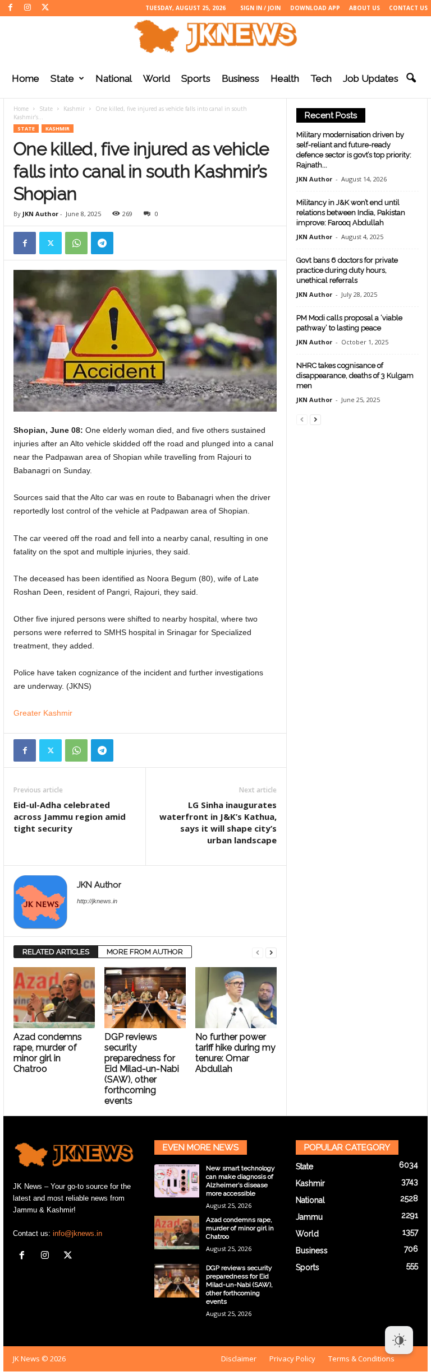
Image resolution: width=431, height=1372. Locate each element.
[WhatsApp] (76, 243)
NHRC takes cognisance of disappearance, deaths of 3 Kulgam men (355, 375)
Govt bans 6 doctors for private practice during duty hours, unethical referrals (347, 270)
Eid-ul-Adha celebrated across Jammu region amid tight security (69, 816)
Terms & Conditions (361, 1359)
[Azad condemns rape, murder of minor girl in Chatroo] (54, 997)
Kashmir (74, 109)
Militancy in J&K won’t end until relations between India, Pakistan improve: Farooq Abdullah (350, 212)
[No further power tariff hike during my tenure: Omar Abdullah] (236, 997)
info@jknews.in (77, 1233)
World (156, 78)
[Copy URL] (128, 243)
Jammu (309, 1216)
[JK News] (215, 36)
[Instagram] (27, 8)
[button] (410, 78)
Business (240, 78)
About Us (364, 8)
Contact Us (408, 8)
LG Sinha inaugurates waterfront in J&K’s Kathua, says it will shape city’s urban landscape (218, 822)
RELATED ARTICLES (55, 952)
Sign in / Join (260, 8)
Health (284, 78)
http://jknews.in (97, 901)
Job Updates (370, 78)
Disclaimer (238, 1359)
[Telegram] (102, 243)
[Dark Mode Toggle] (399, 1340)
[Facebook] (10, 8)
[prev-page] (257, 952)
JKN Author (40, 213)
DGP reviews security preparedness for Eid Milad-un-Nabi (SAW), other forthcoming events (141, 1069)
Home (25, 78)
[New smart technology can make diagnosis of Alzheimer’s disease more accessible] (176, 1181)
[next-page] (271, 952)
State (62, 78)
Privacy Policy (292, 1359)
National (113, 78)
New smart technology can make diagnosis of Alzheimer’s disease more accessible (240, 1180)
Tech (321, 78)
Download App (315, 8)
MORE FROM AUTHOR (145, 952)
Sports (195, 78)
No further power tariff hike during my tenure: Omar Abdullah (235, 1053)
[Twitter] (45, 8)
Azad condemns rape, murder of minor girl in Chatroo (47, 1053)
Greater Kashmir (42, 712)
